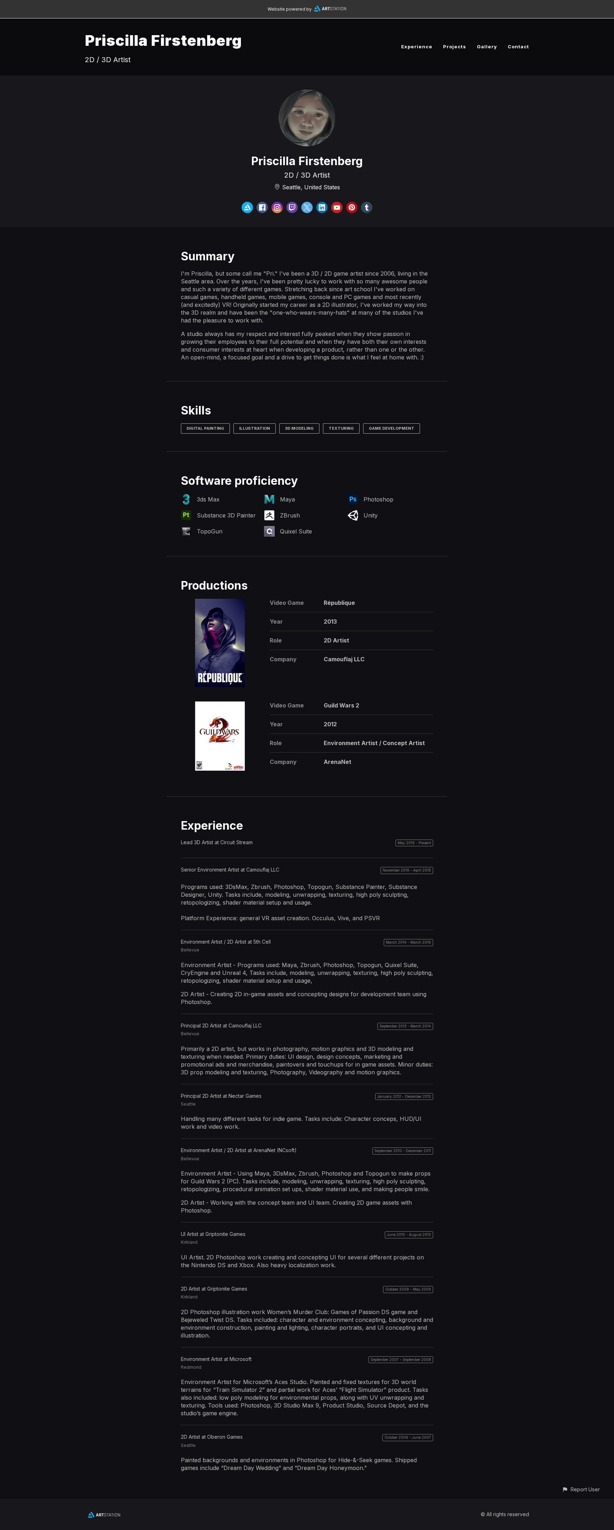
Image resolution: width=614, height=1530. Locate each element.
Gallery (487, 46)
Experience (416, 46)
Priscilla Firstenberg (163, 40)
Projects (454, 46)
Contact (518, 46)
